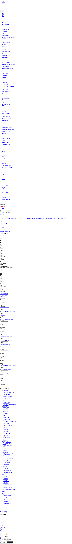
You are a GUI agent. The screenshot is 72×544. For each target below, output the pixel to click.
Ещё (2, 39)
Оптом (3, 3)
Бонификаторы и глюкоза (5, 76)
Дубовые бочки (5, 102)
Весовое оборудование (5, 192)
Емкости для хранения (5, 120)
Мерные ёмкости (4, 111)
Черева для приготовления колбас (6, 142)
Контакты (3, 4)
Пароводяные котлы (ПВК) (5, 31)
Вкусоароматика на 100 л (5, 84)
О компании (1, 523)
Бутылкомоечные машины (5, 66)
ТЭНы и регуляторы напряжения (6, 99)
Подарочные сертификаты (3, 223)
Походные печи (4, 186)
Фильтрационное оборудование (6, 65)
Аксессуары (3, 158)
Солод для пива (4, 52)
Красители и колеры (4, 85)
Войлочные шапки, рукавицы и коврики (7, 198)
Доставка (3, 1)
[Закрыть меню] (1, 12)
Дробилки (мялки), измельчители (6, 62)
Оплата (3, 13)
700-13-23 (2, 212)
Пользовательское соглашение (4, 528)
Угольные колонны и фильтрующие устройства (8, 37)
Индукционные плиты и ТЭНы (50, 218)
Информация (2, 525)
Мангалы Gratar (4, 156)
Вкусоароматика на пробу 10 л (6, 83)
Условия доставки (2, 526)
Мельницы (3, 54)
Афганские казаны (4, 164)
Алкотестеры (3, 187)
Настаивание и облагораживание (31, 218)
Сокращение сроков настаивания (6, 78)
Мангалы (4, 154)
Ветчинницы (3, 140)
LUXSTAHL (3, 23)
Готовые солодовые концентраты (6, 91)
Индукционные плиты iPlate (5, 98)
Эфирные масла (4, 197)
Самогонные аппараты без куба (6, 29)
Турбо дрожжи (4, 44)
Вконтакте (3, 208)
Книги (1, 224)
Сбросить (4, 291)
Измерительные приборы (61, 218)
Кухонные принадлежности (5, 185)
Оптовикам (1, 524)
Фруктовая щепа (4, 77)
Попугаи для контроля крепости (6, 113)
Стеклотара (4, 171)
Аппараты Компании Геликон (5, 24)
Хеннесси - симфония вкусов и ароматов (5, 511)
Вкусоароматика (5, 82)
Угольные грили (4, 151)
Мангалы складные (4, 157)
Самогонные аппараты (3, 218)
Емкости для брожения (5, 117)
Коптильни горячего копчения (6, 138)
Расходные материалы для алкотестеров (7, 188)
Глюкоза (3, 93)
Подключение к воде (4, 38)
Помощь (1, 529)
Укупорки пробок (4, 174)
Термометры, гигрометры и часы (6, 199)
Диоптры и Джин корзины (5, 35)
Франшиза (3, 15)
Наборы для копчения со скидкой (6, 144)
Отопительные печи (2, 228)
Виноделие (26, 218)
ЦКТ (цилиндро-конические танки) (6, 118)
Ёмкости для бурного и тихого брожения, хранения (8, 64)
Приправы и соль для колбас (5, 141)
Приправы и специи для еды (5, 133)
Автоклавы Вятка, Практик (5, 126)
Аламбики (3, 25)
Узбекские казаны (4, 163)
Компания (1, 522)
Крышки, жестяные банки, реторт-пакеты (7, 131)
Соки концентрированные (5, 90)
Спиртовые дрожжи (4, 43)
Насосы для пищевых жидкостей (6, 63)
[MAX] (0, 214)
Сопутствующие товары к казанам (6, 165)
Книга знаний (3, 2)
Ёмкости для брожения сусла (5, 57)
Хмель (2, 53)
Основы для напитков (5, 89)
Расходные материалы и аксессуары (6, 143)
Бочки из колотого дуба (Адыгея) (6, 104)
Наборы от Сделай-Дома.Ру (5, 73)
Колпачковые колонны (5, 36)
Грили (3, 148)
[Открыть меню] (3, 214)
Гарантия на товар (2, 527)
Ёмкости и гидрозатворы (6, 116)
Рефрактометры (4, 112)
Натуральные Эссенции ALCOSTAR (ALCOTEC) (8, 86)
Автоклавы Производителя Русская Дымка (7, 127)
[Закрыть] (8, 211)
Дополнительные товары (5, 55)
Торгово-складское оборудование (7, 191)
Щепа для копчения (4, 139)
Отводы (3, 33)
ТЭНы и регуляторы (4, 30)
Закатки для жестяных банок (5, 130)
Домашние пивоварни (5, 50)
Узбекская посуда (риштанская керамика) (7, 167)
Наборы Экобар (4, 74)
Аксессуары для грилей (5, 150)
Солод (2, 92)
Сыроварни (3, 179)
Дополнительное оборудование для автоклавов (8, 129)
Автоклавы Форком (4, 128)
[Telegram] (1, 214)
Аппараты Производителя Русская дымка (7, 22)
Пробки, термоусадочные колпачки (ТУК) (7, 68)
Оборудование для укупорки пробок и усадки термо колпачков (10, 67)
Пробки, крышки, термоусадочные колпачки (7, 173)
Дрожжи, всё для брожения (6, 42)
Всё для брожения (4, 46)
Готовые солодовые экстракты (6, 51)
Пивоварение (4, 49)
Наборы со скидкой (4, 75)
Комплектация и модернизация (7, 28)
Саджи (3, 166)
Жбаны (3, 105)
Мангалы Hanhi (4, 155)
